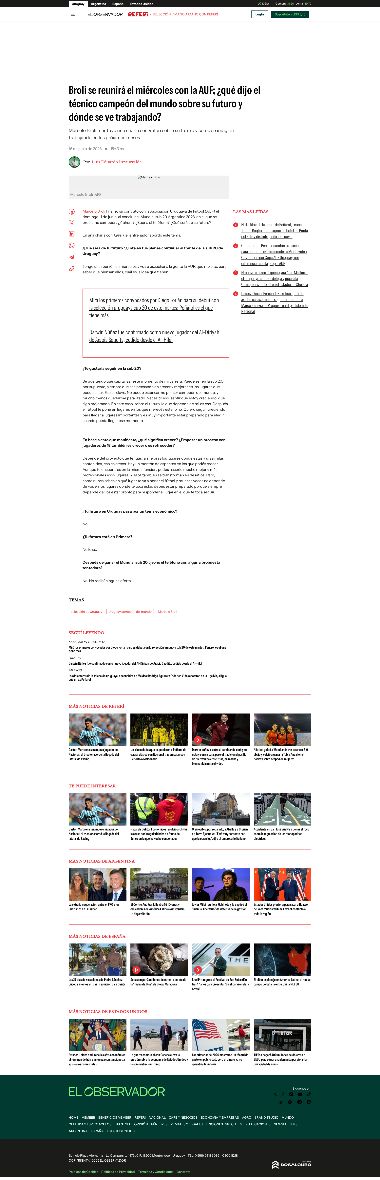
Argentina (98, 4)
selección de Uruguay (86, 612)
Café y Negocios (183, 1117)
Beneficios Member (114, 1117)
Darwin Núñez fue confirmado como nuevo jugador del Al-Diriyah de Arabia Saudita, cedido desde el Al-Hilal (135, 663)
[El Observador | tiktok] (309, 1094)
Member (88, 1117)
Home (73, 1117)
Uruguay (78, 4)
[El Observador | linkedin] (280, 1102)
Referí (140, 1117)
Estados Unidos (141, 4)
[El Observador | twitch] (309, 1102)
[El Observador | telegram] (299, 1102)
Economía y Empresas (220, 1117)
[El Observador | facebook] (283, 1094)
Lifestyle (123, 1124)
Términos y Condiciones (155, 1172)
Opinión (141, 1124)
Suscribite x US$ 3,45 (290, 14)
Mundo (288, 1117)
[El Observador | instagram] (291, 1094)
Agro (246, 1117)
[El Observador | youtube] (300, 1094)
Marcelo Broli (94, 211)
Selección (162, 14)
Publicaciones (258, 1124)
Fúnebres (159, 1124)
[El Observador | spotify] (290, 1102)
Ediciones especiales (224, 1124)
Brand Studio (266, 1117)
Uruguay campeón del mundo (130, 612)
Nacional (157, 1117)
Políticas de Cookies (83, 1172)
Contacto (183, 1172)
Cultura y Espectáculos (90, 1124)
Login (260, 14)
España (118, 4)
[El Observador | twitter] (275, 1094)
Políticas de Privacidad (118, 1172)
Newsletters (285, 1124)
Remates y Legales (187, 1124)
